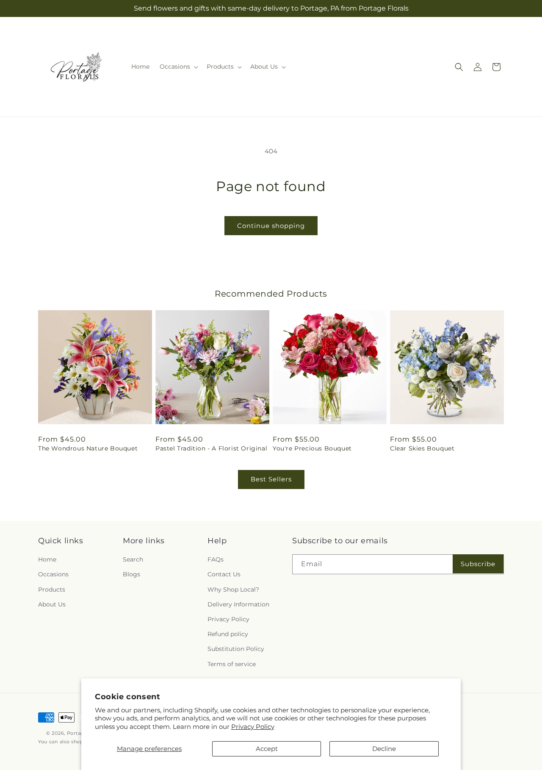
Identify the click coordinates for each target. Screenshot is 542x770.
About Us (52, 604)
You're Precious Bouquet (312, 448)
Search (133, 559)
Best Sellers (271, 479)
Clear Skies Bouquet (422, 448)
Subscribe (478, 564)
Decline (384, 749)
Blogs (131, 574)
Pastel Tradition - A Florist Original (211, 448)
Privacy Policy (252, 727)
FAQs (215, 559)
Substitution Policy (235, 649)
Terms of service (231, 664)
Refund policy (227, 634)
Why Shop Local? (233, 589)
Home (47, 559)
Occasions (53, 574)
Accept (267, 749)
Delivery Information (238, 604)
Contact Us (224, 574)
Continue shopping (271, 226)
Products (51, 589)
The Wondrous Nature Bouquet (88, 448)
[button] (178, 66)
